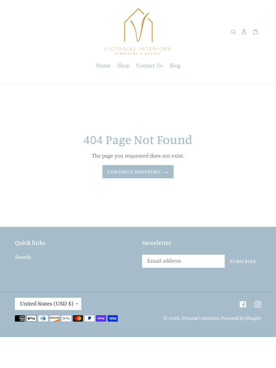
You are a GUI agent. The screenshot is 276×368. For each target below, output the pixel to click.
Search (23, 257)
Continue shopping (134, 172)
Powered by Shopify (241, 318)
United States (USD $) (47, 303)
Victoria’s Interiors (201, 318)
